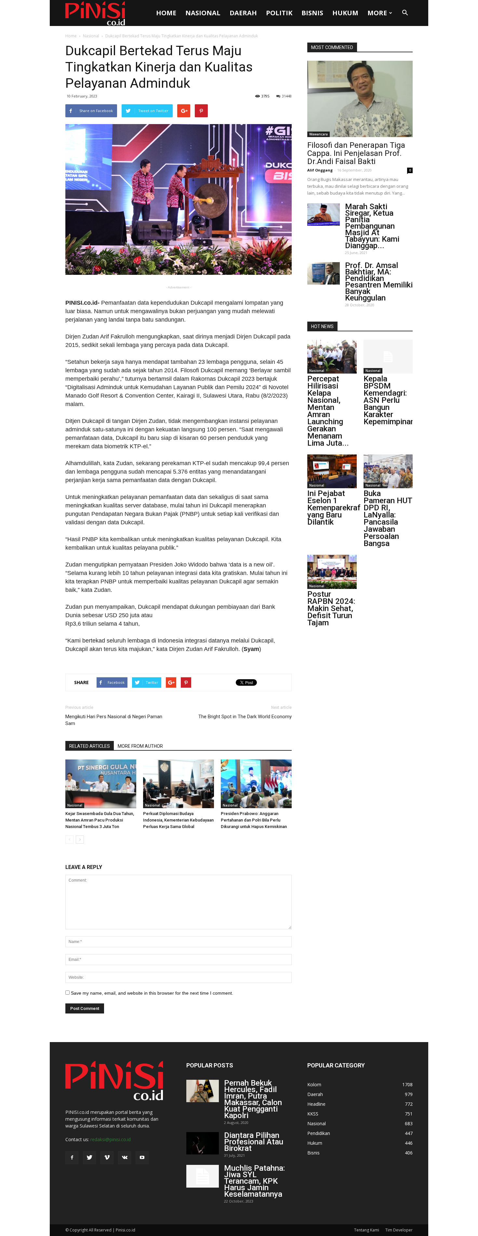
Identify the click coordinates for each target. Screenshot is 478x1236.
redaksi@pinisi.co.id (110, 1139)
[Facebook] (71, 1157)
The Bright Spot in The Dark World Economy (245, 717)
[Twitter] (89, 1157)
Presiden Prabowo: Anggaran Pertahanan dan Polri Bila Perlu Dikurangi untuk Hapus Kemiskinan (254, 820)
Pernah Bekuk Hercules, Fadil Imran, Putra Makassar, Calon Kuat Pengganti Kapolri (253, 1099)
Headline (316, 1104)
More (377, 12)
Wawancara (318, 134)
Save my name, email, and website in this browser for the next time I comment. (152, 993)
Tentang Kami (366, 1230)
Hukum (345, 12)
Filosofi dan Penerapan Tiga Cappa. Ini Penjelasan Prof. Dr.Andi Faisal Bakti (356, 153)
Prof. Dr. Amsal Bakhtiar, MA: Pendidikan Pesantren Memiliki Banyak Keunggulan (379, 281)
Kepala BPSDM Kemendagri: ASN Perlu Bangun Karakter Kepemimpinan (389, 400)
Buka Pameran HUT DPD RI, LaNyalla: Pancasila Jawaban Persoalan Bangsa (388, 518)
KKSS (312, 1114)
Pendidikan (318, 1133)
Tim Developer (399, 1230)
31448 (287, 96)
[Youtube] (142, 1157)
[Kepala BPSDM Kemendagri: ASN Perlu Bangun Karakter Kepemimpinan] (388, 357)
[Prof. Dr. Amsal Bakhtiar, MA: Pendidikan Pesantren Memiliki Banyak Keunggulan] (323, 273)
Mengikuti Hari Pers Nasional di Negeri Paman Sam (113, 720)
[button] (405, 13)
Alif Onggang (320, 170)
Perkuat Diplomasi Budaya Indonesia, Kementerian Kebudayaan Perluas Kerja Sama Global (178, 820)
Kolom (314, 1084)
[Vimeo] (106, 1157)
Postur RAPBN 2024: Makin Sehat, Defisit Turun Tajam (331, 608)
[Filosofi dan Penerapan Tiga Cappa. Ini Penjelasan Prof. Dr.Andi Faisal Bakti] (360, 99)
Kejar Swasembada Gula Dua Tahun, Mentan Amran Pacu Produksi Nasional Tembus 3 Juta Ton (99, 820)
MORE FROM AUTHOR (140, 746)
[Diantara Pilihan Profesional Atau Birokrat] (202, 1143)
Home (166, 12)
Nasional (202, 12)
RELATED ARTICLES (89, 746)
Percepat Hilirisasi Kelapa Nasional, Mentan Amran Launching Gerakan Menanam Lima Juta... (328, 411)
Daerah (243, 12)
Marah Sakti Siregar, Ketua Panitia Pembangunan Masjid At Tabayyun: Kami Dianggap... (372, 226)
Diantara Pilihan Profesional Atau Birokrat (253, 1142)
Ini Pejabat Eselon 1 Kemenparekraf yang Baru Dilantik (333, 508)
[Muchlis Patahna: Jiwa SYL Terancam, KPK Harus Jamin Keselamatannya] (202, 1176)
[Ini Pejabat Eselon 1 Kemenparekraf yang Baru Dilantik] (332, 471)
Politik (279, 12)
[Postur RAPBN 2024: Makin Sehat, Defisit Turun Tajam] (332, 572)
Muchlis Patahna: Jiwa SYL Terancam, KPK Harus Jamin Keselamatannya (254, 1181)
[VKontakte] (124, 1157)
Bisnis (312, 12)
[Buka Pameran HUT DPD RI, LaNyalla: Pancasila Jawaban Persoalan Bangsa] (388, 471)
